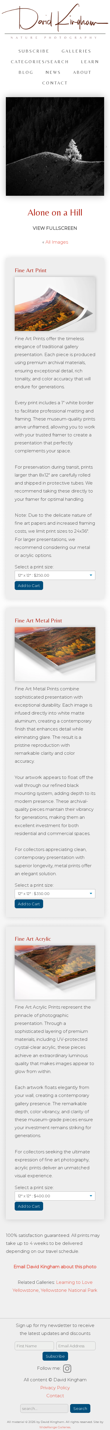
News (53, 72)
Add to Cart (29, 585)
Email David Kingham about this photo (55, 1266)
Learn (90, 61)
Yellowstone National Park (69, 1290)
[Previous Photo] (4, 146)
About (82, 72)
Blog (25, 72)
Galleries (77, 50)
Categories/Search (40, 61)
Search (80, 1408)
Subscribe (34, 50)
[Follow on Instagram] (68, 1368)
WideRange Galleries (54, 1427)
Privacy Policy (55, 1387)
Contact (55, 82)
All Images (56, 242)
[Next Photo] (105, 146)
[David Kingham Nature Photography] (55, 36)
